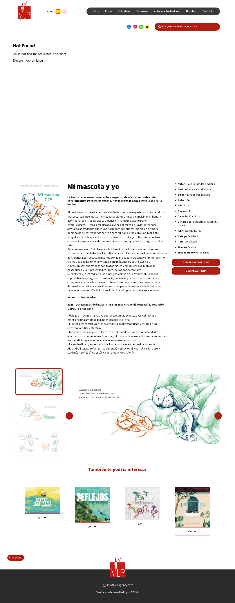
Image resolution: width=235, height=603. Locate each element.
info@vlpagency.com (117, 591)
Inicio (96, 11)
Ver (43, 526)
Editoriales (124, 11)
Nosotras (191, 11)
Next (218, 416)
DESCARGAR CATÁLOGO (196, 262)
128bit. (135, 599)
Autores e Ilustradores (167, 11)
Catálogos (142, 11)
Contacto (208, 11)
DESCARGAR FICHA (196, 271)
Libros (108, 11)
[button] (26, 514)
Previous (69, 416)
